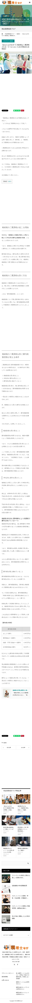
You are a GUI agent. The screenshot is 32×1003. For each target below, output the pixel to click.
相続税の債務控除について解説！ (23, 849)
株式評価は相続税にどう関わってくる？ (8, 828)
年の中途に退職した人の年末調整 (21, 917)
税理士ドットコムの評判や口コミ (22, 982)
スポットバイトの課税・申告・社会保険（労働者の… (20, 897)
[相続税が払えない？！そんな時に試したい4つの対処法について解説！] (9, 841)
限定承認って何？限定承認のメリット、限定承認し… (23, 829)
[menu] (29, 2)
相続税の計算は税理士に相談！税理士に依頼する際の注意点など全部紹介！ (20, 690)
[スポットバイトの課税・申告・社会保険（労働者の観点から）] (6, 899)
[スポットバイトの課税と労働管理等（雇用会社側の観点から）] (6, 909)
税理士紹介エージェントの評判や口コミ (22, 993)
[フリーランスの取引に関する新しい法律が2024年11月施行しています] (6, 878)
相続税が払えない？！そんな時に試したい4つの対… (8, 850)
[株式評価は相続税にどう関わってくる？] (9, 820)
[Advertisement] (16, 91)
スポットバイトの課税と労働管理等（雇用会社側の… (21, 907)
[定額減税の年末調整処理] (6, 889)
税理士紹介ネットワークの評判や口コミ (22, 988)
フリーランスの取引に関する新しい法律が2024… (21, 876)
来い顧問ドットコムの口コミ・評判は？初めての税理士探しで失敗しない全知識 (22, 976)
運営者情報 (5, 976)
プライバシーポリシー (8, 973)
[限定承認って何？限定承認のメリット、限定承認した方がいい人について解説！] (23, 820)
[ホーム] (2, 34)
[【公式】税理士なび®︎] (12, 2)
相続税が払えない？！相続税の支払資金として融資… (23, 808)
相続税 (11, 41)
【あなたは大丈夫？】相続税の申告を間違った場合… (8, 808)
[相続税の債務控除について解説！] (23, 841)
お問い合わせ (5, 980)
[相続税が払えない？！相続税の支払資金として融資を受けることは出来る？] (23, 799)
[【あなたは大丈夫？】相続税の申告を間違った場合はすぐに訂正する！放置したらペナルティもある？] (9, 799)
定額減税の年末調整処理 (19, 885)
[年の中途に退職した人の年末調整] (6, 919)
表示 (10, 181)
